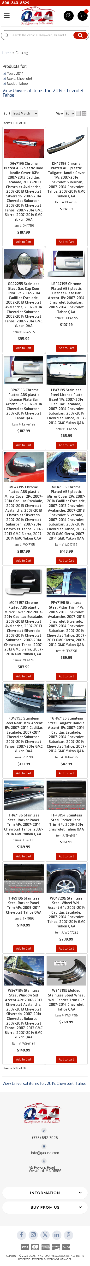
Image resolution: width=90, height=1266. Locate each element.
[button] (45, 1193)
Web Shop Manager (59, 1259)
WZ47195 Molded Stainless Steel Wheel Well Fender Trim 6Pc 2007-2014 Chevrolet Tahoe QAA (66, 999)
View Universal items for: (43, 93)
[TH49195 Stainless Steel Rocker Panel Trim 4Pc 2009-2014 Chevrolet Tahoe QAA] (24, 878)
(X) (4, 79)
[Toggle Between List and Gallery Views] (81, 113)
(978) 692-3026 (45, 1138)
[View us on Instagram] (33, 1235)
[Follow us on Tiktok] (56, 1235)
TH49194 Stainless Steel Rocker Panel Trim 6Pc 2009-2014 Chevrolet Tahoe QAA (66, 822)
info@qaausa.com (45, 1153)
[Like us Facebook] (21, 1235)
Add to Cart (23, 242)
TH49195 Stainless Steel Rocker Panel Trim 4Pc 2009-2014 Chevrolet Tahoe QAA (24, 905)
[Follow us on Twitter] (45, 1235)
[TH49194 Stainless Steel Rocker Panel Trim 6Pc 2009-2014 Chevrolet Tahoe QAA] (66, 795)
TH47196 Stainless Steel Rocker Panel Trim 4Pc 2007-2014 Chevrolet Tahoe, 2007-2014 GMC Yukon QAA (23, 824)
